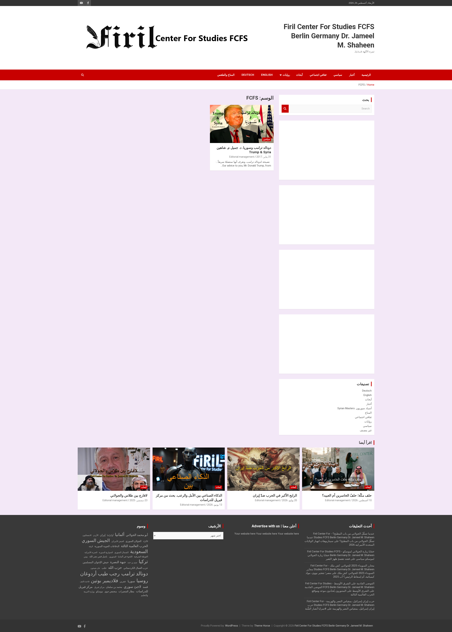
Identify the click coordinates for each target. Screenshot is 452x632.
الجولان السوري (133, 541)
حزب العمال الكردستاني (135, 568)
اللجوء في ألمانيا (125, 556)
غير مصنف (366, 430)
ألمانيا (119, 534)
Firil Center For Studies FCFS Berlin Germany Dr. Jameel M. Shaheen (329, 36)
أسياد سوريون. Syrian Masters (354, 408)
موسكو (99, 591)
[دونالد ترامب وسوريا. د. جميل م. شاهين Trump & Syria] (242, 124)
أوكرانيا (110, 535)
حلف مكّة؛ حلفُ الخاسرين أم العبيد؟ (347, 495)
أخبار (352, 74)
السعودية (139, 551)
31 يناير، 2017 (263, 156)
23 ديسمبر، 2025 (138, 500)
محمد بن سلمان (114, 587)
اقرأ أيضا (365, 442)
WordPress (231, 625)
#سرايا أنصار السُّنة (315, 608)
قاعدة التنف (84, 581)
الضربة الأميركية (91, 552)
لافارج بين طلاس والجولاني (128, 495)
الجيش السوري (96, 540)
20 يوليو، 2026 (289, 500)
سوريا (131, 581)
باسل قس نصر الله (98, 556)
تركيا (143, 561)
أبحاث (299, 74)
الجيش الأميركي (117, 541)
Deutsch (248, 74)
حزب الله (115, 567)
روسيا (142, 580)
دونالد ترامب (134, 574)
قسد (145, 587)
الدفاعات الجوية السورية (106, 546)
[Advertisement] (345, 149)
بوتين (86, 557)
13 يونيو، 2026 (214, 504)
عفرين (123, 581)
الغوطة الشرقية (141, 556)
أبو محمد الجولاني (137, 535)
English (267, 74)
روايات (286, 74)
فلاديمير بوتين (104, 580)
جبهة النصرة (118, 562)
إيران (102, 535)
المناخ (368, 412)
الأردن (95, 535)
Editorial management (241, 156)
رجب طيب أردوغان (100, 574)
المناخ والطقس (225, 74)
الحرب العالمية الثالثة (134, 546)
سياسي (338, 74)
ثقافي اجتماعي (318, 74)
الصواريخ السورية (106, 552)
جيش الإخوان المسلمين (96, 562)
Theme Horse (262, 625)
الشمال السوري (121, 552)
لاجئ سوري (132, 587)
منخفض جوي (111, 591)
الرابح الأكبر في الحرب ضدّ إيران (275, 495)
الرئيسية (366, 74)
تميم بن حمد (132, 562)
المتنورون (112, 557)
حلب (104, 568)
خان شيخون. (95, 568)
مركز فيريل (99, 587)
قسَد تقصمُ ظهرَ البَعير (338, 559)
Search (285, 109)
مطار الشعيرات (126, 591)
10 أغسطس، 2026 (362, 500)
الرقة (91, 546)
